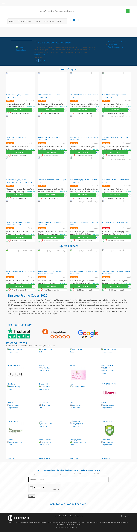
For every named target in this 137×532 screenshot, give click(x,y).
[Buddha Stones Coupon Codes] (115, 412)
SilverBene (11, 384)
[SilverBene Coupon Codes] (21, 375)
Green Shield (105, 440)
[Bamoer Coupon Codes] (21, 430)
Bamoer (10, 440)
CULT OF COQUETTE (108, 384)
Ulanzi (103, 402)
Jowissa (41, 365)
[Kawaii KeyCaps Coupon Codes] (53, 449)
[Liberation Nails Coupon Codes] (115, 449)
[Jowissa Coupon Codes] (53, 356)
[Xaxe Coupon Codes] (84, 375)
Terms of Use (69, 516)
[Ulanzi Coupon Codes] (115, 393)
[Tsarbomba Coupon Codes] (84, 449)
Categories (49, 21)
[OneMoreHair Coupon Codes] (53, 375)
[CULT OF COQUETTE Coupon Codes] (115, 375)
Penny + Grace (12, 421)
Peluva (41, 421)
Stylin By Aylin (75, 421)
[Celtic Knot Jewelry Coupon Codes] (115, 356)
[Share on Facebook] (36, 60)
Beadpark (10, 458)
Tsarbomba (74, 458)
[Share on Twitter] (40, 60)
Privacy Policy (79, 516)
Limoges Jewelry (75, 440)
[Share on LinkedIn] (44, 60)
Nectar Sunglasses (13, 365)
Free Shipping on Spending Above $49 (115, 222)
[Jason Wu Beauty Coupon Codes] (53, 430)
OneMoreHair (43, 384)
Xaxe (71, 384)
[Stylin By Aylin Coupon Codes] (84, 412)
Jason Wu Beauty (45, 440)
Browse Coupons (25, 21)
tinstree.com (40, 55)
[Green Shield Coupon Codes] (115, 430)
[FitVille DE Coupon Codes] (21, 393)
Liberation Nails (106, 458)
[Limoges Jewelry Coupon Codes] (84, 430)
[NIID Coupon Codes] (84, 393)
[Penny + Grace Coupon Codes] (21, 412)
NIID (71, 402)
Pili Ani (72, 365)
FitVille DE (10, 402)
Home (12, 21)
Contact (61, 516)
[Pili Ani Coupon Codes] (84, 356)
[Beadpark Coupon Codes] (21, 449)
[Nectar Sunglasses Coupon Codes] (21, 356)
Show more (30, 107)
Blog (59, 21)
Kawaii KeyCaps (44, 458)
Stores (38, 21)
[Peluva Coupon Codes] (53, 412)
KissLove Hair (43, 402)
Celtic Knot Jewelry (107, 365)
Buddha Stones (106, 421)
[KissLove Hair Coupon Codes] (53, 393)
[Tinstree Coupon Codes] (21, 51)
